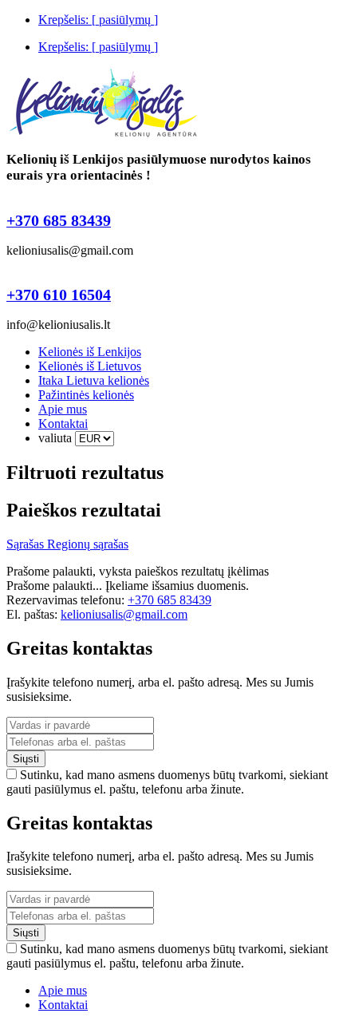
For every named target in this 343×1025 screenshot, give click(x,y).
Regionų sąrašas (87, 544)
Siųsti (26, 759)
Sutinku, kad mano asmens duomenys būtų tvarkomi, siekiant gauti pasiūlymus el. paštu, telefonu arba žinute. (167, 782)
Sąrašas (26, 544)
